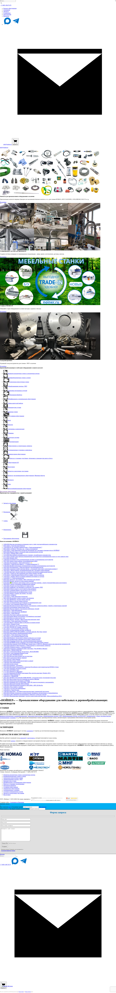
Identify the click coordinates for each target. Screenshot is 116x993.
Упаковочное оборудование (11, 788)
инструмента (31, 738)
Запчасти (6, 11)
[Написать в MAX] (7, 24)
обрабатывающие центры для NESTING (74, 716)
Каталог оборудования (9, 8)
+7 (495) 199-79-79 (5, 864)
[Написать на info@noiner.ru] (58, 981)
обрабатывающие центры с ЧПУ (52, 716)
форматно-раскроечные (7, 716)
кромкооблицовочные (20, 716)
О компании (7, 13)
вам (9, 807)
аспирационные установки (8, 717)
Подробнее (3, 202)
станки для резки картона (103, 716)
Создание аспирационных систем (13, 791)
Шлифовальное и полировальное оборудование (17, 782)
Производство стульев (9, 781)
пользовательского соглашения (38, 800)
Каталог (2, 854)
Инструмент (7, 794)
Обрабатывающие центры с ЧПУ (13, 779)
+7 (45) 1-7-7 (6, 5)
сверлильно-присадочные (35, 716)
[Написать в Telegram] (16, 24)
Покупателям (7, 14)
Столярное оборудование (10, 787)
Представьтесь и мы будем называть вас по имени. (14, 808)
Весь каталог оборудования (8, 491)
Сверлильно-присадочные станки (13, 778)
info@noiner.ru (4, 147)
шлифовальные (91, 716)
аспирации (30, 731)
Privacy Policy (21, 991)
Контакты (6, 16)
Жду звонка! (42, 807)
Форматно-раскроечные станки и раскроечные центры (19, 775)
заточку (13, 741)
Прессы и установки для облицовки (13, 784)
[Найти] (16, 856)
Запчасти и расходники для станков (13, 793)
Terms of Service (28, 991)
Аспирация (6, 10)
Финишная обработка (9, 785)
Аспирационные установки (11, 790)
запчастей (23, 738)
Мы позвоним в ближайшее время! (11, 807)
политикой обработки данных (8, 850)
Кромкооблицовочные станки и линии (14, 776)
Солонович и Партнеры (17, 802)
